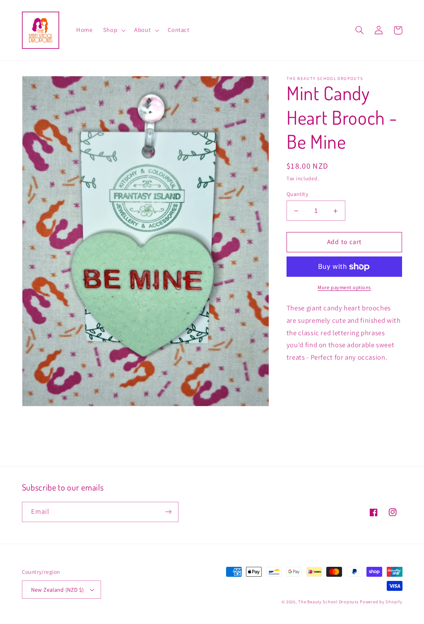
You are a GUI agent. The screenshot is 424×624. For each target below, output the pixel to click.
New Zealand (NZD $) (57, 589)
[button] (113, 30)
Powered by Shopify (381, 602)
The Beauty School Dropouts (328, 602)
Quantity (297, 194)
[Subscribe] (168, 512)
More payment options (344, 287)
